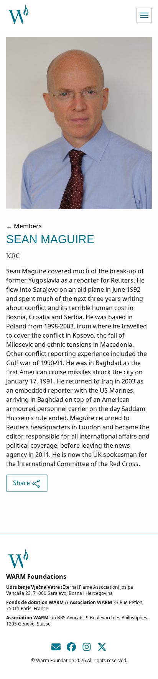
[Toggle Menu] (144, 15)
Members (28, 226)
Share (22, 483)
